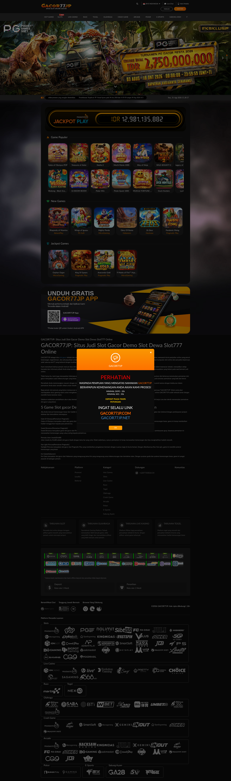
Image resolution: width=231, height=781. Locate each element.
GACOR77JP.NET (115, 418)
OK (115, 428)
